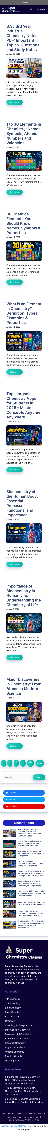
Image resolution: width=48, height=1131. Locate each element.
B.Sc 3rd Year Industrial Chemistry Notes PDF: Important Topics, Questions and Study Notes (22, 38)
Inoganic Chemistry (15, 1047)
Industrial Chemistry (15, 1043)
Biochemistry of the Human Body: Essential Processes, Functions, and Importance (22, 503)
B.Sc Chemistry (13, 1007)
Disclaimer (13, 1120)
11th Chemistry (12, 999)
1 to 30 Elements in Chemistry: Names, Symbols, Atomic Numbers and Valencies (23, 133)
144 (30, 762)
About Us (23, 1120)
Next (39, 763)
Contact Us (34, 1120)
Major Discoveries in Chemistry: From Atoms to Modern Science (23, 686)
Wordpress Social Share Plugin (18, 1126)
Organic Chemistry (14, 1051)
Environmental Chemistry (18, 1034)
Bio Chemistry (12, 1016)
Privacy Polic (33, 1117)
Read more (14, 102)
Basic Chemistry (13, 1012)
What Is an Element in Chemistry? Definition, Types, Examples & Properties (23, 313)
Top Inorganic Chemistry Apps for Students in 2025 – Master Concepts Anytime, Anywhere (23, 405)
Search (39, 777)
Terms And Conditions (16, 1117)
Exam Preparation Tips (16, 1038)
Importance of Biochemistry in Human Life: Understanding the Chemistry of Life (23, 595)
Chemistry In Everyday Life (19, 1025)
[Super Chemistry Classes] (10, 9)
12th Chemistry (12, 1003)
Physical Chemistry (15, 1056)
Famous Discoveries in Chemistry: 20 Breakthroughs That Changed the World (30, 913)
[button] (31, 9)
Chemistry (10, 1021)
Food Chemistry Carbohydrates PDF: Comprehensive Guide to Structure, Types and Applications (31, 924)
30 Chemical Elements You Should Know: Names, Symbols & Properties (23, 223)
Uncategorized (12, 1060)
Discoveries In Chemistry (17, 1029)
